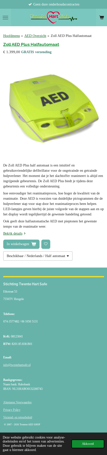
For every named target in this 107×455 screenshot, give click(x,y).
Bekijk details (12, 233)
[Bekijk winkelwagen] (101, 17)
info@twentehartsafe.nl (17, 365)
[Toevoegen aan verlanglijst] (46, 244)
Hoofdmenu (11, 36)
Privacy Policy (11, 410)
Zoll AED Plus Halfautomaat (71, 36)
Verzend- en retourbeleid (17, 417)
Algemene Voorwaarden (17, 402)
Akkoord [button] (88, 444)
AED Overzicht (35, 36)
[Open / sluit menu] (5, 17)
